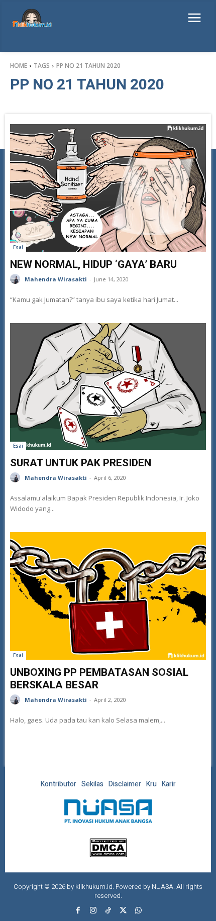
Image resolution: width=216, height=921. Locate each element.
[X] (123, 910)
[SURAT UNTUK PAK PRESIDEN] (108, 387)
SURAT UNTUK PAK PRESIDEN (80, 463)
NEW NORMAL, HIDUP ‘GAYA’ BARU (93, 264)
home (18, 65)
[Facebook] (77, 910)
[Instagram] (92, 910)
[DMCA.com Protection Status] (108, 854)
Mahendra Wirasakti (56, 279)
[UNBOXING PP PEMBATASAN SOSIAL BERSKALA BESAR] (108, 596)
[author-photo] (16, 279)
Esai (18, 247)
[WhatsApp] (138, 910)
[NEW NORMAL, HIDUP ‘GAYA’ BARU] (108, 188)
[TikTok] (108, 910)
